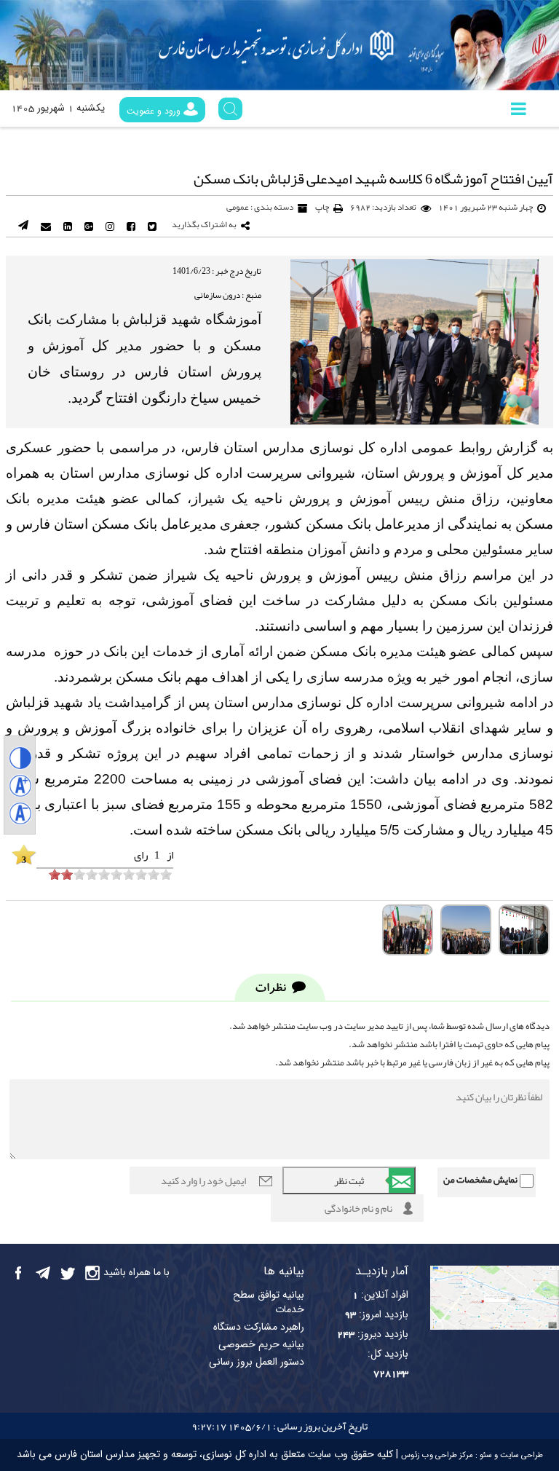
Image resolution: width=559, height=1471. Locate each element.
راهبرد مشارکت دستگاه (258, 1327)
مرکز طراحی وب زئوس (437, 1455)
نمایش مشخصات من (480, 1179)
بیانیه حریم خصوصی (261, 1345)
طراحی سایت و (517, 1455)
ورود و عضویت (155, 110)
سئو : (482, 1455)
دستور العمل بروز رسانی (256, 1362)
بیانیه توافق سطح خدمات (268, 1302)
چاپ (322, 207)
